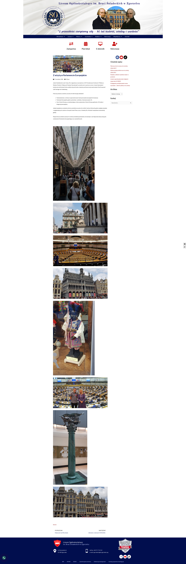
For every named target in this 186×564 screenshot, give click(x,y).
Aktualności (60, 36)
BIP (63, 561)
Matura (78, 36)
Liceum (70, 36)
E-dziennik (100, 49)
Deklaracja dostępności (100, 561)
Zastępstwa (71, 49)
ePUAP (68, 561)
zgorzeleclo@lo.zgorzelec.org (100, 552)
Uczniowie (88, 36)
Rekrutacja (107, 36)
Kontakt (127, 36)
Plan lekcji (86, 49)
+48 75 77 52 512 (98, 550)
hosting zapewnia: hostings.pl (116, 561)
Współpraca (116, 36)
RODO (55, 524)
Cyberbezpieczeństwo (85, 561)
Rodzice (97, 36)
